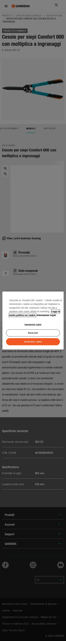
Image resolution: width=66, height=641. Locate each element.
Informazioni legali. (47, 315)
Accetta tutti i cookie (33, 341)
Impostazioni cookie (33, 324)
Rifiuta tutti (33, 333)
